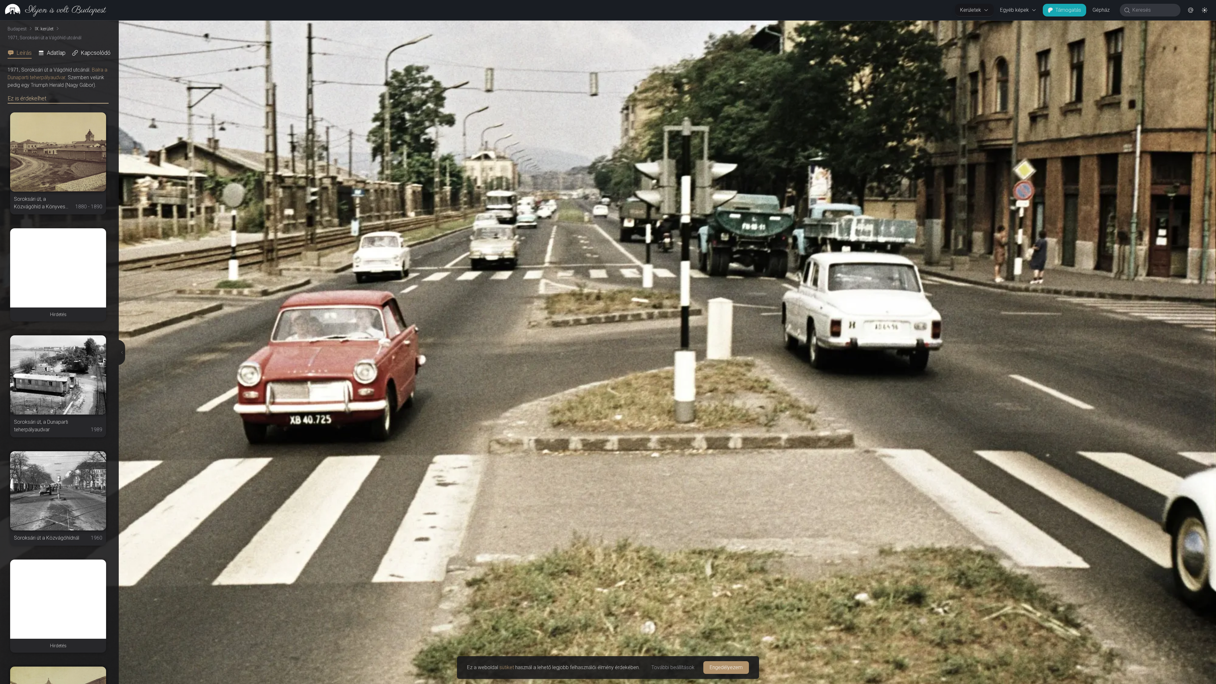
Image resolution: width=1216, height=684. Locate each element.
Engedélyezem (726, 667)
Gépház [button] (1101, 10)
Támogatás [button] (1068, 10)
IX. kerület (44, 28)
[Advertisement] (58, 267)
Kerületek (970, 10)
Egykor (1099, 25)
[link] (53, 10)
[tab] (21, 53)
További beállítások (672, 667)
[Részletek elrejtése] (120, 352)
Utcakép (1138, 25)
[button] (1190, 10)
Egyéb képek (1014, 10)
